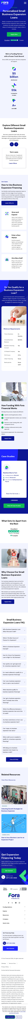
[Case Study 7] (16, 500)
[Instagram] (19, 904)
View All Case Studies (14, 506)
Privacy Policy (5, 967)
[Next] (16, 144)
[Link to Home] (4, 3)
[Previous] (12, 144)
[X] (12, 904)
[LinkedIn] (15, 904)
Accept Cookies (10, 1017)
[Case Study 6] (15, 500)
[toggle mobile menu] (24, 3)
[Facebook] (8, 904)
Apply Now (14, 34)
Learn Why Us (9, 203)
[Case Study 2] (11, 500)
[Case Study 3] (12, 500)
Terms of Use (12, 963)
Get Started (9, 871)
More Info (19, 1017)
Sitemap (3, 963)
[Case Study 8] (17, 500)
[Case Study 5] (14, 500)
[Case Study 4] (13, 500)
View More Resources (8, 780)
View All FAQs (14, 759)
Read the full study (12, 494)
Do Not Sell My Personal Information (10, 970)
